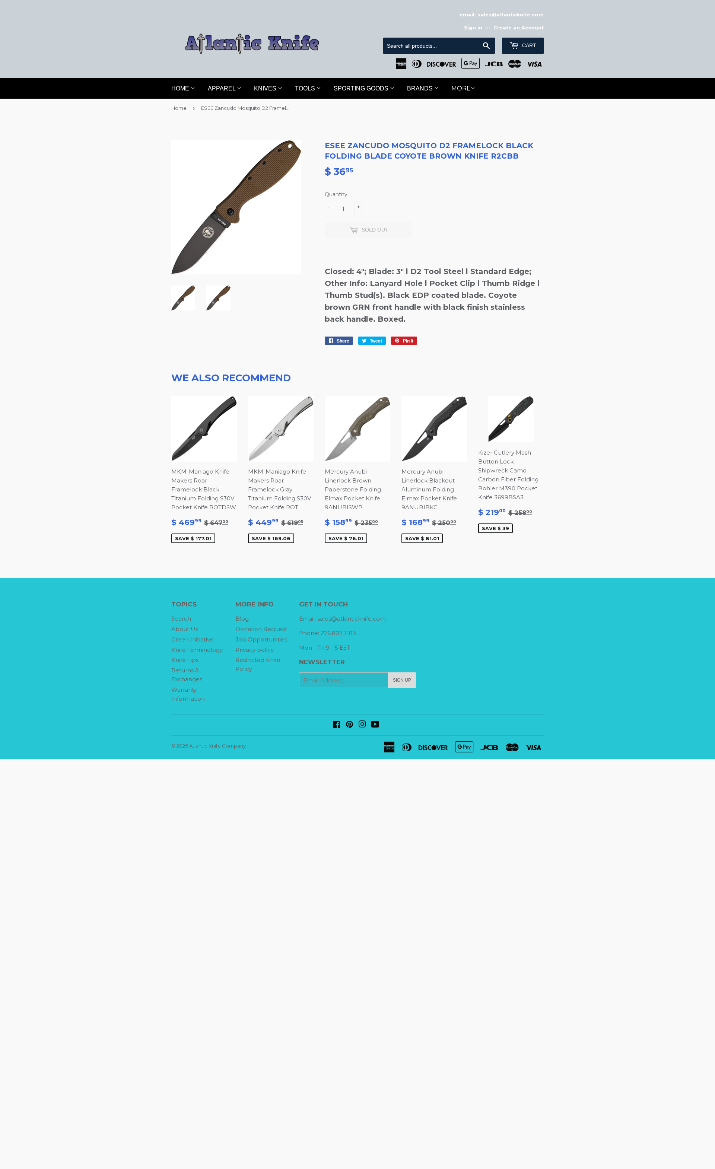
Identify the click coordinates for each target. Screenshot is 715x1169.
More (461, 88)
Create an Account (518, 28)
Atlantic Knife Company (217, 746)
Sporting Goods (362, 88)
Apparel (222, 88)
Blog (242, 618)
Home (181, 88)
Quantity (336, 194)
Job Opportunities (261, 639)
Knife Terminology (197, 649)
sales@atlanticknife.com (351, 618)
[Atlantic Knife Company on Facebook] (336, 725)
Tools (306, 88)
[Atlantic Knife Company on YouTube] (375, 725)
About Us (184, 629)
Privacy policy (254, 649)
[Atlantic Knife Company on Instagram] (362, 725)
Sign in (473, 28)
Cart (528, 45)
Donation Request (261, 629)
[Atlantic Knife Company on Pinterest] (349, 725)
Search (181, 618)
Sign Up (402, 680)
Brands (420, 88)
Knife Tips (184, 659)
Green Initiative (192, 639)
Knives (266, 88)
